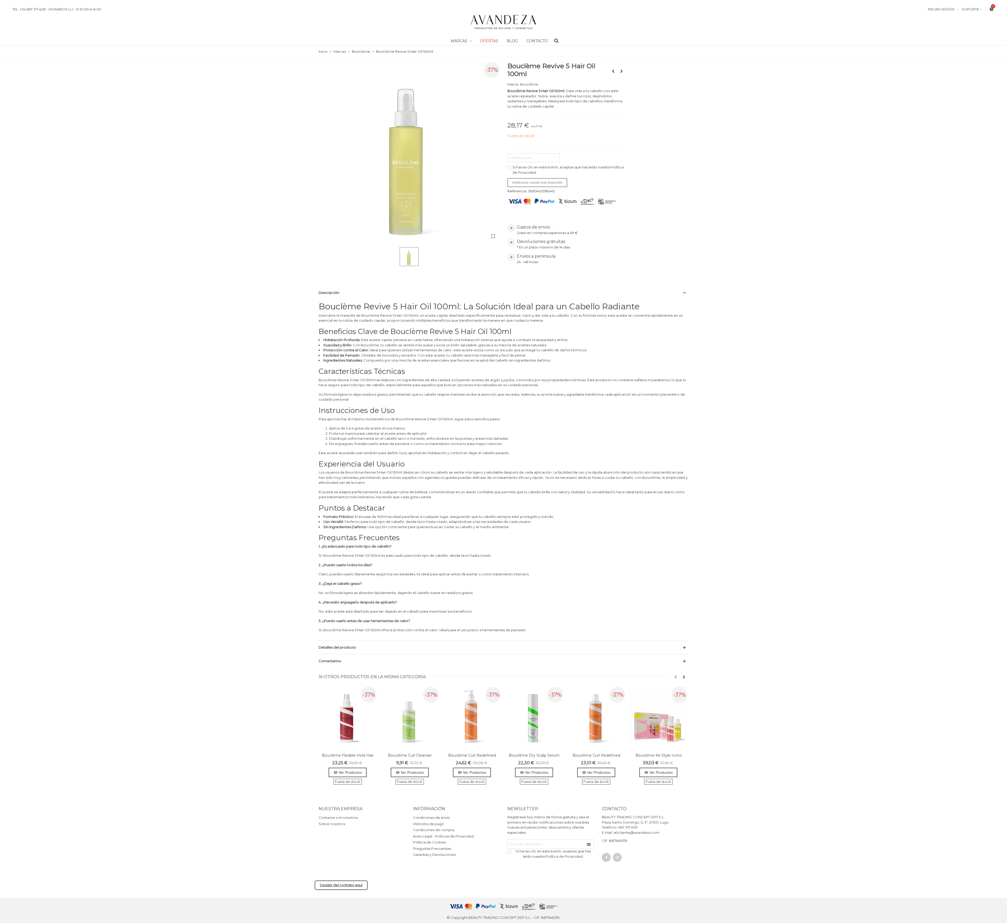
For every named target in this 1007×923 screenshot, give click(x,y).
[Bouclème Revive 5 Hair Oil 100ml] (493, 236)
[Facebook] (606, 857)
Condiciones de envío (431, 817)
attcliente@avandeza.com (636, 832)
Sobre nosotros (332, 824)
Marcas (459, 41)
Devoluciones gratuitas (541, 241)
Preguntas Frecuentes (432, 848)
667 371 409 (628, 827)
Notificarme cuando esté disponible (537, 182)
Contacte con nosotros (338, 817)
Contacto (537, 41)
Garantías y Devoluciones (434, 854)
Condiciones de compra (433, 830)
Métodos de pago (428, 824)
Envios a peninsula (536, 256)
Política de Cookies (429, 842)
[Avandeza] (503, 22)
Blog (512, 41)
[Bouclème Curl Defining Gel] (621, 71)
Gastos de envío (533, 227)
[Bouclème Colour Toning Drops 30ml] (613, 71)
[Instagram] (617, 857)
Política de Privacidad (564, 856)
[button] (675, 677)
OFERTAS (489, 41)
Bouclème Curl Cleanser (410, 755)
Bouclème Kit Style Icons (658, 755)
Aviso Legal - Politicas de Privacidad (443, 836)
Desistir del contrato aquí (341, 885)
